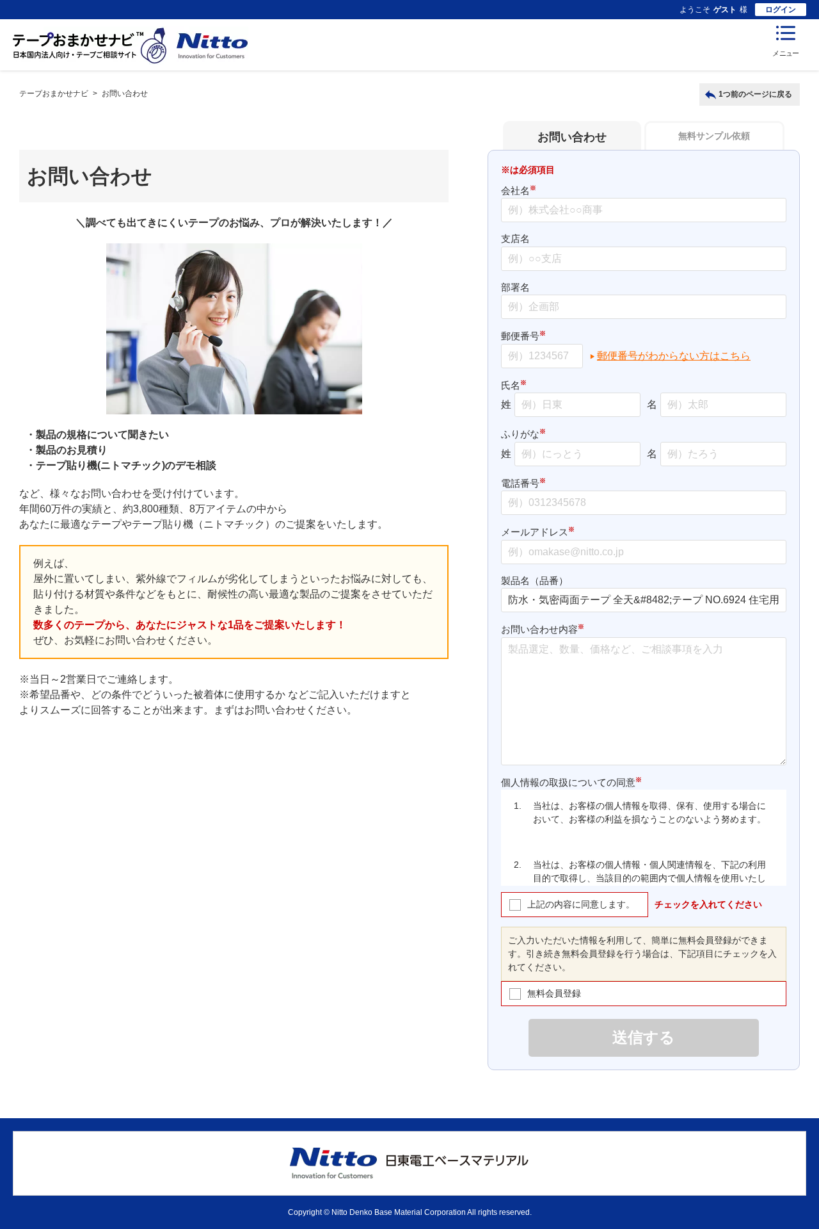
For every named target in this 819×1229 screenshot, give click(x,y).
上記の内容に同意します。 (581, 904)
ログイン (780, 9)
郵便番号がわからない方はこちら (674, 355)
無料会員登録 (554, 993)
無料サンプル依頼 (714, 136)
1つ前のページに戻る (755, 94)
